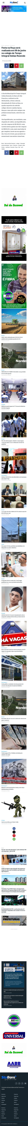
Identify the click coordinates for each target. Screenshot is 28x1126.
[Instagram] (19, 1083)
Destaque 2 (4, 682)
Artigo (3, 820)
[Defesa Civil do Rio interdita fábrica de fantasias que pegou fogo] (14, 461)
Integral (20, 145)
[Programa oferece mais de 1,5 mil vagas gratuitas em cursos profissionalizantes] (14, 564)
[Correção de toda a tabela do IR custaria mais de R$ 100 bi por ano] (14, 495)
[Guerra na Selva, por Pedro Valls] (14, 806)
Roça (16, 147)
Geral (2, 544)
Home (2, 45)
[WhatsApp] (14, 839)
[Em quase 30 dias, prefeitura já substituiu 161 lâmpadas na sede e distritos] (14, 530)
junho (24, 145)
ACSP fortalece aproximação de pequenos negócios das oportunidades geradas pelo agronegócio (13, 870)
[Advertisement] (14, 27)
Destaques (7, 45)
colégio (18, 143)
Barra (2, 143)
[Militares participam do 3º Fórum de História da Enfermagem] (14, 390)
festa (11, 145)
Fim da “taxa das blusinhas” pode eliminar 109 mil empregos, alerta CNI (13, 850)
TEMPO (3, 149)
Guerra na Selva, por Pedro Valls (9, 822)
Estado (3, 404)
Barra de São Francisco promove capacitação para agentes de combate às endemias (13, 1002)
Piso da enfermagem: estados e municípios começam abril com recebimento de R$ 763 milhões (12, 442)
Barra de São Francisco (10, 143)
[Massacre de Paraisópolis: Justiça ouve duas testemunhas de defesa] (14, 771)
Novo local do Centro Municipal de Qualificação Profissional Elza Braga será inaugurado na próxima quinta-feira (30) (13, 976)
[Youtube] (25, 1083)
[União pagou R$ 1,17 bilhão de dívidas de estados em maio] (14, 737)
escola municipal (5, 145)
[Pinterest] (14, 835)
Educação (22, 143)
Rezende (12, 147)
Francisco (15, 145)
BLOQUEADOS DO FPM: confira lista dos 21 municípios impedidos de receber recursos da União (13, 910)
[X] (14, 832)
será (22, 147)
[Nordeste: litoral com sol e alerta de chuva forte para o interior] (14, 702)
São (19, 147)
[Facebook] (14, 828)
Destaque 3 (12, 45)
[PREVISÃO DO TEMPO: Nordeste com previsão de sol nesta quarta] (14, 355)
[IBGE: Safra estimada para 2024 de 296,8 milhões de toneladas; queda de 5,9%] (14, 321)
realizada (7, 147)
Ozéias (3, 147)
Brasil (2, 847)
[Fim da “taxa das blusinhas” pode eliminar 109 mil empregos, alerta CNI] (14, 860)
